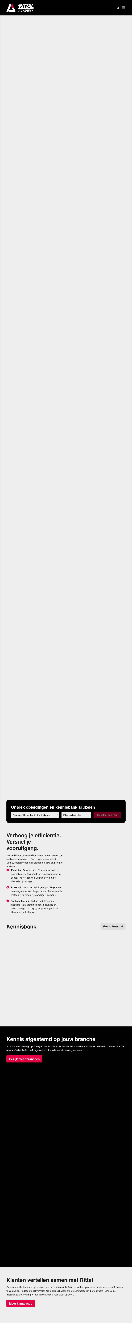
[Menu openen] (123, 7)
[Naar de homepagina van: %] (20, 7)
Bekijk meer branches (24, 1059)
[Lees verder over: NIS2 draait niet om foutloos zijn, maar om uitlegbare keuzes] (97, 1005)
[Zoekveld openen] (118, 7)
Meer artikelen (111, 926)
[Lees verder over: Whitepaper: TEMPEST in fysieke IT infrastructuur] (97, 943)
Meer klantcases (20, 1303)
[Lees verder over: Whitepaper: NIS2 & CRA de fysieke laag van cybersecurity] (35, 966)
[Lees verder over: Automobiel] (66, 1173)
